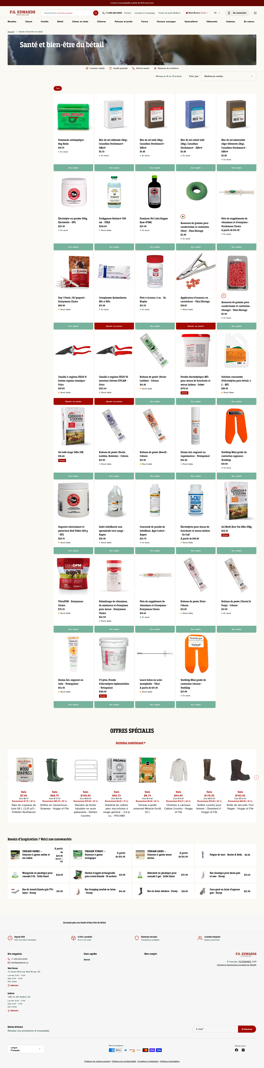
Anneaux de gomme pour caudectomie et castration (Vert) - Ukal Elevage (195, 227)
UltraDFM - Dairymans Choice (70, 603)
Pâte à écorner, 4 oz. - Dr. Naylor (153, 299)
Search (87, 959)
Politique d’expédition (170, 1061)
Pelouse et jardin (123, 21)
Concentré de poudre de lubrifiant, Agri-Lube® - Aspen (153, 530)
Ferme (144, 21)
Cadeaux (230, 21)
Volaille (44, 21)
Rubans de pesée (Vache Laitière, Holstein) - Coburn (113, 454)
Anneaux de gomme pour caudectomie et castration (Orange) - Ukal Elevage (235, 306)
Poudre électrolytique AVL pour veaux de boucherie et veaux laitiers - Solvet (195, 380)
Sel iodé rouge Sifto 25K (70, 452)
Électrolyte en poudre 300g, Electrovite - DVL (73, 220)
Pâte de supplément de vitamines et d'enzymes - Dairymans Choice (153, 605)
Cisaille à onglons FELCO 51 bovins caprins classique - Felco (72, 380)
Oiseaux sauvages (166, 21)
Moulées (12, 21)
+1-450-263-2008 (19, 959)
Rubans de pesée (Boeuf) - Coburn (154, 454)
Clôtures (101, 21)
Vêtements (211, 21)
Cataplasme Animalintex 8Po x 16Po (113, 299)
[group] (23, 782)
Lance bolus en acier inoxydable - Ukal (151, 682)
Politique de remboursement (97, 1061)
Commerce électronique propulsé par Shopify (236, 965)
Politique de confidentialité (124, 1061)
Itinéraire (14, 985)
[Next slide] (256, 777)
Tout (58, 88)
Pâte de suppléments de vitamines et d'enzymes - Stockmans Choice (235, 222)
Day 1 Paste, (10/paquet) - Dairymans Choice (72, 299)
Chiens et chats (80, 21)
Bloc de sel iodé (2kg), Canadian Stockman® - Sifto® (152, 144)
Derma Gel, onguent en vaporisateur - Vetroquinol (195, 454)
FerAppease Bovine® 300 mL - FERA (112, 220)
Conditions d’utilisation (148, 1061)
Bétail (60, 21)
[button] (237, 13)
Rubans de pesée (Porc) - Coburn (194, 603)
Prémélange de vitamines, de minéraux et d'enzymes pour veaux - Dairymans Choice (113, 607)
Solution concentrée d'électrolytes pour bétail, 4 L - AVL (236, 380)
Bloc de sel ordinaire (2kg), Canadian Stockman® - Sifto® (113, 144)
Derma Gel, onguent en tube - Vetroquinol (70, 682)
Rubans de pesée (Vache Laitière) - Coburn (153, 379)
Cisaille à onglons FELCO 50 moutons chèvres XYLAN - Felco (113, 380)
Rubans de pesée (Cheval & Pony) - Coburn (236, 603)
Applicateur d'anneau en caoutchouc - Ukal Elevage (195, 299)
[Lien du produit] (73, 132)
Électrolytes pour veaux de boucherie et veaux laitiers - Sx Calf (195, 530)
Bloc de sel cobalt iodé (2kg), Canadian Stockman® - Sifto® (192, 144)
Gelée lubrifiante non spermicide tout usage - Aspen (112, 530)
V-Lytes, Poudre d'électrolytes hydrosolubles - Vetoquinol (114, 684)
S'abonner (247, 1029)
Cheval (28, 21)
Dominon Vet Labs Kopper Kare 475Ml (154, 220)
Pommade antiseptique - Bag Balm (71, 142)
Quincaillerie (191, 21)
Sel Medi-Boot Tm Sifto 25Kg (236, 527)
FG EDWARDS (245, 961)
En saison (249, 21)
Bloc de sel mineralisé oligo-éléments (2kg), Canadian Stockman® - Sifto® (234, 146)
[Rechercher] (95, 13)
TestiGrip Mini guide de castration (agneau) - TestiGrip (234, 456)
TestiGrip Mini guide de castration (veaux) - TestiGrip (193, 684)
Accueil (11, 32)
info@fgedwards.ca (19, 962)
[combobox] (70, 13)
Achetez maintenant (129, 743)
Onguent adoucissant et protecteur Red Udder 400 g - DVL (73, 530)
